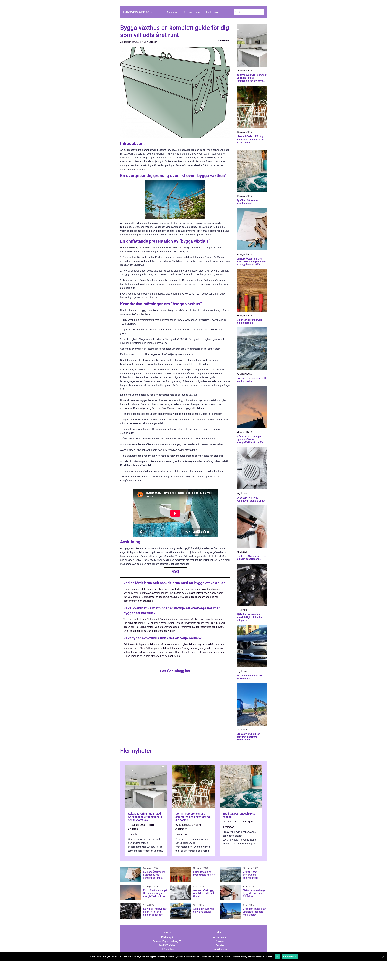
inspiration (133, 834)
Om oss (187, 12)
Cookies (199, 12)
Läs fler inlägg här (175, 671)
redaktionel (224, 40)
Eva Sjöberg (249, 821)
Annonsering (173, 12)
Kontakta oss (213, 12)
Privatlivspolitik (289, 956)
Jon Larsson (150, 41)
